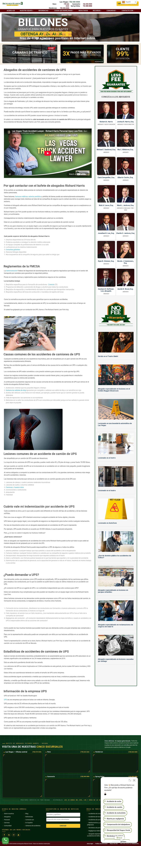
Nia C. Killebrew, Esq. (125, 150)
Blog (26, 813)
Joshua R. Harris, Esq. (125, 122)
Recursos (96, 11)
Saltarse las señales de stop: (16, 390)
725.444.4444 (64, 8)
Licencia (51, 284)
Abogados (7, 816)
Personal (7, 819)
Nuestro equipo (26, 11)
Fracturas (9, 487)
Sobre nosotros (9, 813)
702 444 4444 (74, 2)
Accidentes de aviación (95, 813)
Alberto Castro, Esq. (125, 177)
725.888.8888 (87, 6)
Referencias (43, 11)
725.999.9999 (87, 4)
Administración (11, 271)
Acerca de (11, 11)
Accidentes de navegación (96, 816)
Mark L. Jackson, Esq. (125, 205)
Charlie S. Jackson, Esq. (125, 233)
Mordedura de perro (94, 828)
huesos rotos (19, 487)
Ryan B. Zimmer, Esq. (106, 261)
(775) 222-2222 (84, 752)
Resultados (83, 11)
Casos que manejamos (63, 11)
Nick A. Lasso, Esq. (106, 205)
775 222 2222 (66, 5)
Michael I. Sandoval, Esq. (106, 150)
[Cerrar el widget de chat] (134, 780)
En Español (29, 822)
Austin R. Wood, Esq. (125, 289)
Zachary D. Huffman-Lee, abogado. (106, 290)
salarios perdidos (34, 196)
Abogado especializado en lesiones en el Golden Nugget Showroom (114, 390)
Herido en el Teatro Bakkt (108, 356)
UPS (5, 700)
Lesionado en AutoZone (107, 523)
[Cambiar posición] (130, 780)
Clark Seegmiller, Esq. (106, 177)
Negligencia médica (94, 831)
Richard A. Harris (106, 122)
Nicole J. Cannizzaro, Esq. (125, 262)
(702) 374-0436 (36, 752)
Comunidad (111, 11)
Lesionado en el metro (107, 458)
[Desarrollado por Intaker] (123, 841)
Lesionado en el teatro (107, 490)
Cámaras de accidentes (32, 825)
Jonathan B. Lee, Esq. (106, 233)
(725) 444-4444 (132, 752)
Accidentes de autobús (95, 819)
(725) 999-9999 (84, 776)
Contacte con (127, 11)
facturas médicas (21, 196)
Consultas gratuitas (13, 250)
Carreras (7, 822)
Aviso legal (90, 843)
